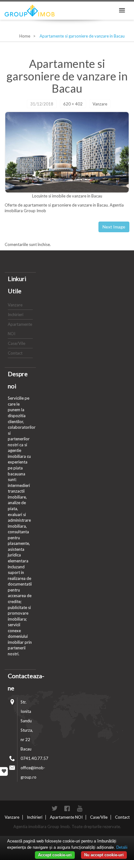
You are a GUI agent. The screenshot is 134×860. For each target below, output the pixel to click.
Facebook (67, 808)
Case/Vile (16, 343)
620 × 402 (73, 103)
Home (24, 35)
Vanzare (100, 103)
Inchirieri (15, 314)
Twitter (54, 808)
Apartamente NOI (66, 817)
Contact (15, 353)
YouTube (79, 808)
